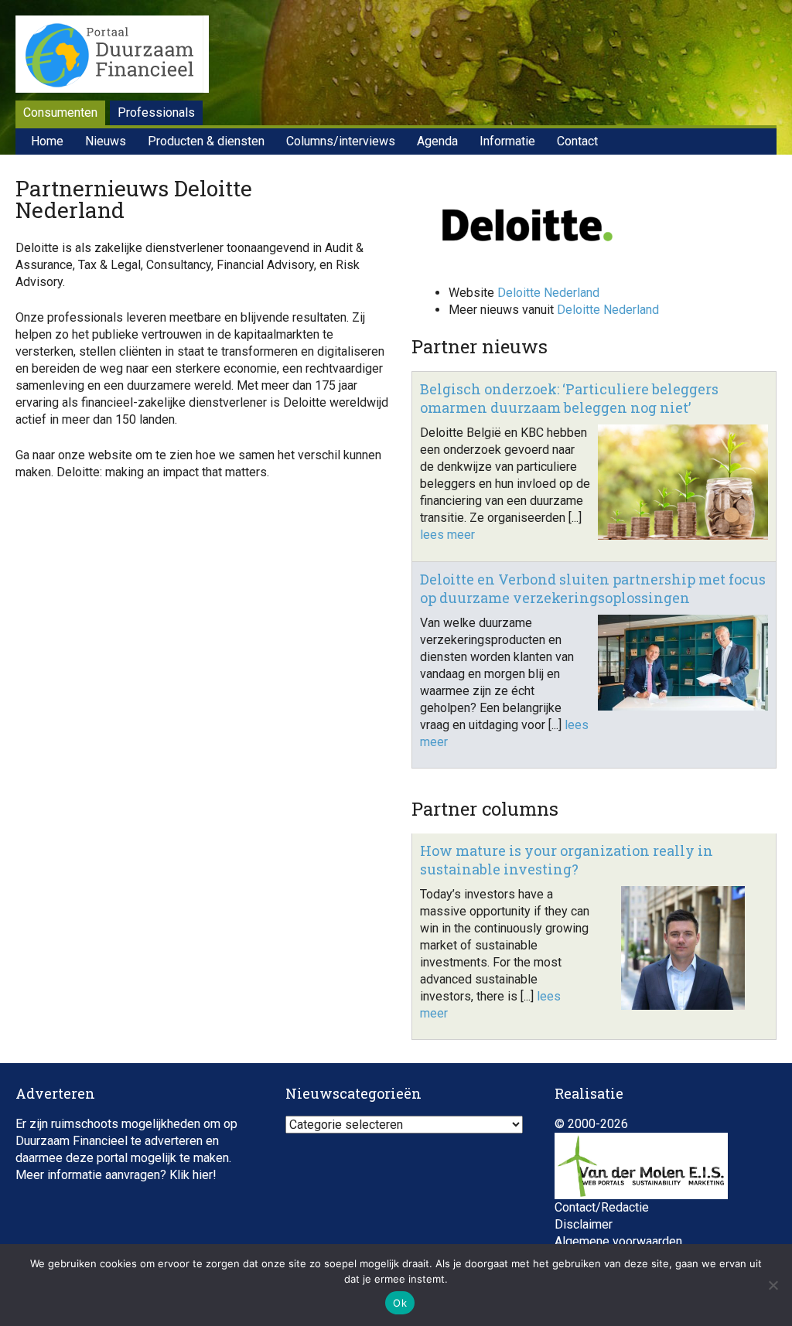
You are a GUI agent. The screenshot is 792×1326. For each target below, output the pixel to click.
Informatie (507, 141)
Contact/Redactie (602, 1207)
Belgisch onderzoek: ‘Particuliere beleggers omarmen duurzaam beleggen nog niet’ (569, 398)
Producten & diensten (206, 141)
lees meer (447, 534)
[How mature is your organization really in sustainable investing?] (683, 1005)
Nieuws (105, 141)
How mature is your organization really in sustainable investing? (566, 859)
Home (47, 141)
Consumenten (60, 112)
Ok (400, 1303)
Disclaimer (584, 1224)
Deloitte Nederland (548, 292)
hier (203, 1174)
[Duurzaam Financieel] (112, 56)
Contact (577, 141)
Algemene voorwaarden (618, 1241)
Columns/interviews (340, 141)
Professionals (156, 112)
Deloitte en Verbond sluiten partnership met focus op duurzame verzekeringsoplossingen (593, 588)
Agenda (437, 141)
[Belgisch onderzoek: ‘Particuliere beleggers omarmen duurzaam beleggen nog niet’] (683, 535)
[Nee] (772, 1285)
